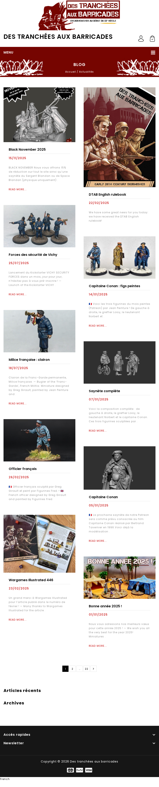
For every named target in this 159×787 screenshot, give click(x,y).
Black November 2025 (27, 149)
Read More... (18, 189)
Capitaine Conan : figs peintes (114, 286)
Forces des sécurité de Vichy (33, 254)
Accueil (70, 71)
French (5, 779)
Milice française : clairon (29, 359)
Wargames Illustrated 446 (31, 580)
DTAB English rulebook (107, 194)
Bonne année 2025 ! (105, 606)
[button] (79, 779)
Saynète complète (104, 391)
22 (86, 669)
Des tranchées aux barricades (58, 36)
